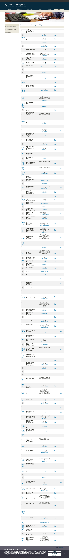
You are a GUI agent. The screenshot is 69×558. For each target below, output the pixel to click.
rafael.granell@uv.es (44, 232)
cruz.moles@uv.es (44, 310)
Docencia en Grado (19, 9)
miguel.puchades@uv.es (44, 403)
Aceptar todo (55, 551)
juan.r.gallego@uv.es (44, 192)
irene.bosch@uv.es (44, 100)
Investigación (49, 9)
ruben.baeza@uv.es (44, 72)
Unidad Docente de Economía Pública (10, 29)
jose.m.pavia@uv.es (44, 368)
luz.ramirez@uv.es (44, 408)
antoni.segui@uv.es (44, 471)
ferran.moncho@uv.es (44, 313)
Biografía (61, 38)
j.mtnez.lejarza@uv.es (44, 279)
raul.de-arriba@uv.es (44, 63)
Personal (59, 9)
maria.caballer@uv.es (44, 103)
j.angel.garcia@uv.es (44, 200)
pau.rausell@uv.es (44, 412)
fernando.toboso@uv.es (44, 514)
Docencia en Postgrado (29, 9)
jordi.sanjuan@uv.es (44, 461)
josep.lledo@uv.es (44, 261)
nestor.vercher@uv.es (44, 526)
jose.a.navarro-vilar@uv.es (44, 344)
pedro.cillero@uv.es (44, 135)
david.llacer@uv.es (44, 258)
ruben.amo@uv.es (44, 55)
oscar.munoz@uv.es (44, 332)
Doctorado (39, 9)
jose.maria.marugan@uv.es (44, 298)
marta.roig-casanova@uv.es (44, 431)
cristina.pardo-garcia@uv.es (44, 364)
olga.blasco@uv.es (44, 94)
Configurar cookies (55, 555)
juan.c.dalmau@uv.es (44, 154)
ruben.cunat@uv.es (44, 149)
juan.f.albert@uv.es (44, 39)
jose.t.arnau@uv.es (44, 59)
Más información (13, 554)
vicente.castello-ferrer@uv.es (44, 109)
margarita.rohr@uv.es (44, 422)
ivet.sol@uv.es (44, 158)
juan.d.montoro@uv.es (44, 321)
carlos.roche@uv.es (44, 418)
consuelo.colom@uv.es (44, 144)
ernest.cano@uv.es (44, 106)
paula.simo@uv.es (44, 484)
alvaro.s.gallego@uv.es (44, 196)
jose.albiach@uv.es (44, 42)
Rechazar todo (54, 553)
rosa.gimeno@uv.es (44, 206)
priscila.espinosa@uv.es (44, 173)
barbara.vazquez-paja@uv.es (44, 522)
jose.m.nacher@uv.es (44, 341)
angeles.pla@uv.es (44, 400)
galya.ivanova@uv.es (44, 247)
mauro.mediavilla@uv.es (44, 307)
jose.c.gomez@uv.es (44, 209)
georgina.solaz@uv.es (44, 490)
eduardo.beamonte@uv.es (44, 90)
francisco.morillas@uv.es (44, 327)
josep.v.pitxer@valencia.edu (44, 386)
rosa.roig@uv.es (44, 426)
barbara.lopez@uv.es (44, 264)
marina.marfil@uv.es (44, 274)
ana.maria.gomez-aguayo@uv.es (44, 214)
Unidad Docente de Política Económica (10, 26)
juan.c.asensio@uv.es (44, 66)
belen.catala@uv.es (44, 123)
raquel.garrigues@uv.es (44, 203)
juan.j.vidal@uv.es (44, 530)
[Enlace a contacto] (55, 1)
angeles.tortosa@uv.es (44, 518)
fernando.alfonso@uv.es (44, 46)
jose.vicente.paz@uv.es (44, 371)
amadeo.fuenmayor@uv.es (44, 188)
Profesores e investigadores (9, 24)
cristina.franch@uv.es (44, 183)
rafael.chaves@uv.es (44, 131)
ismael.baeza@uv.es (44, 78)
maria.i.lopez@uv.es (44, 268)
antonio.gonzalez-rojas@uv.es (44, 225)
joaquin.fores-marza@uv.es (44, 180)
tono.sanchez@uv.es (44, 446)
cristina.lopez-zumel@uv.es (44, 271)
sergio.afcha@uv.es (44, 35)
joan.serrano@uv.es (44, 477)
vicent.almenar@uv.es (44, 50)
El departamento (9, 9)
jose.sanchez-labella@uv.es (44, 452)
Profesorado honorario (8, 32)
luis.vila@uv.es (44, 534)
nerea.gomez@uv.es (44, 218)
